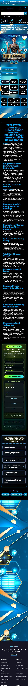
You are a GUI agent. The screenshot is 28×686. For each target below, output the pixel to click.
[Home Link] (10, 9)
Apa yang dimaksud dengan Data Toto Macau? (12, 453)
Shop (2, 9)
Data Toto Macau (8, 189)
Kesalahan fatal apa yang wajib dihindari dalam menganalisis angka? (12, 480)
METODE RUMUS (8, 365)
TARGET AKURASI (9, 370)
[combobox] (12, 13)
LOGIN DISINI (9, 73)
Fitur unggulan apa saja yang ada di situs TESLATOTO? (12, 466)
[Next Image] (25, 50)
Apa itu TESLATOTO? (9, 447)
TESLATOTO (6, 143)
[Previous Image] (3, 50)
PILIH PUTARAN (8, 359)
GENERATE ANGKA (14, 376)
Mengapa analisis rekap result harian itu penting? (12, 459)
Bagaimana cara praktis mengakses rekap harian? (11, 473)
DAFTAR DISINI (9, 69)
